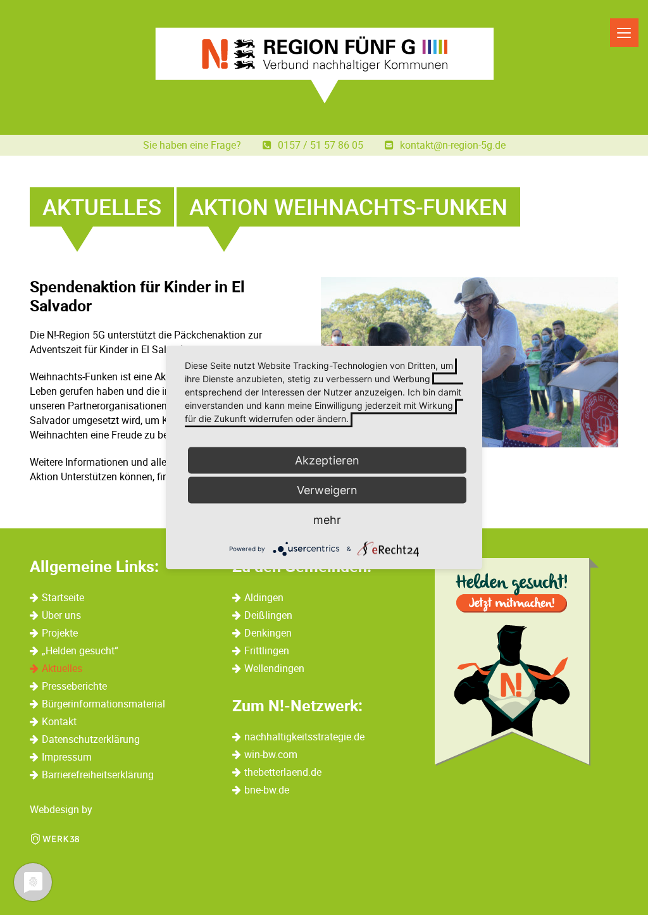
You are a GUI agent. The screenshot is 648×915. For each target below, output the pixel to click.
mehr (327, 519)
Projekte (60, 633)
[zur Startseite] (324, 65)
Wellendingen (274, 668)
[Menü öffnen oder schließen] (624, 32)
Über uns (61, 615)
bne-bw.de (266, 790)
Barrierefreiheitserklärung (98, 774)
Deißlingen (268, 615)
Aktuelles (62, 668)
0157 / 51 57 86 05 (322, 145)
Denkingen (268, 633)
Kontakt (59, 721)
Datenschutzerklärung (91, 739)
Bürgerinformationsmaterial (103, 704)
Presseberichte (74, 686)
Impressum (67, 757)
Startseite (63, 597)
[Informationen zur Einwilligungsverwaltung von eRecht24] (309, 548)
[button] (33, 882)
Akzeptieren (327, 460)
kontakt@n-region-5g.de (453, 145)
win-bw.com (270, 754)
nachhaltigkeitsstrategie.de (304, 737)
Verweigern (327, 490)
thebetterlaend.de (282, 772)
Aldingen (264, 597)
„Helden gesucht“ (80, 650)
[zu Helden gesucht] (517, 662)
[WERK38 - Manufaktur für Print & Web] (55, 838)
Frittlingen (266, 650)
